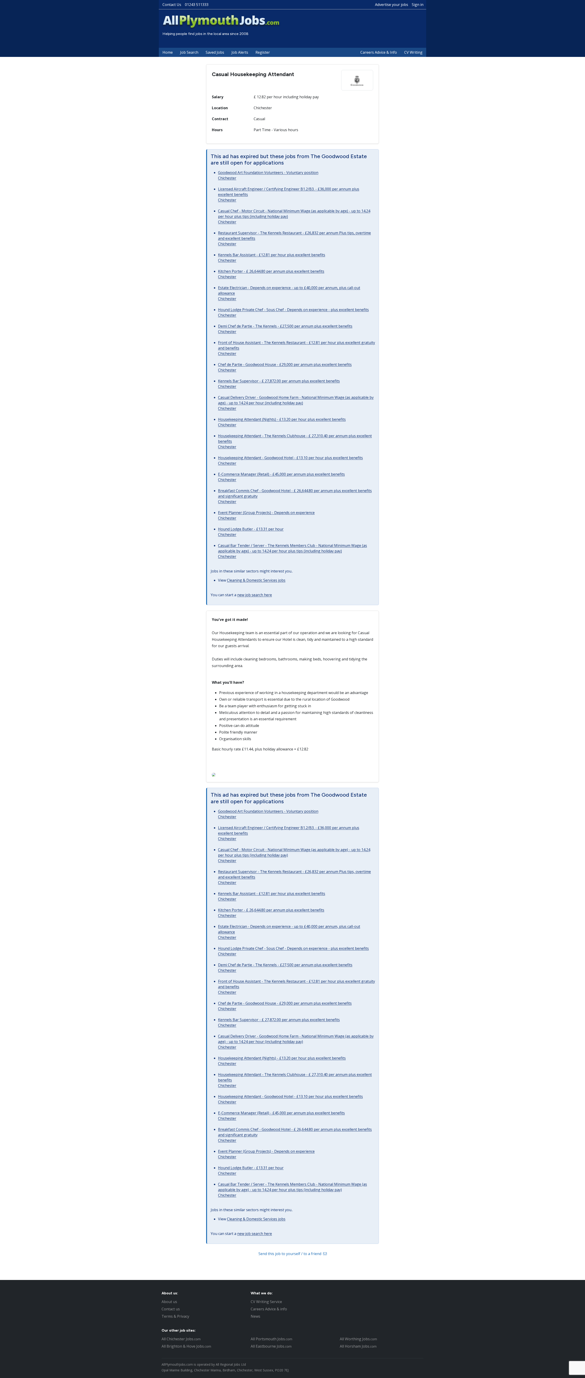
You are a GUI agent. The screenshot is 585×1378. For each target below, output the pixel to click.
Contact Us (171, 4)
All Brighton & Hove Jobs (186, 1346)
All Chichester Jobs (181, 1338)
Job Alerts (239, 52)
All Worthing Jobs (358, 1338)
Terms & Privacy (175, 1316)
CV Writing (413, 52)
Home (167, 52)
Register (262, 52)
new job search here (254, 594)
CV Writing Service (266, 1301)
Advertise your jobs (391, 4)
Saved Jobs (215, 52)
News (255, 1316)
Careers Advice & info (269, 1308)
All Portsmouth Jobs (271, 1338)
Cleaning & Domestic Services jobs (256, 580)
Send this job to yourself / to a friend (290, 1253)
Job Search (189, 52)
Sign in (417, 4)
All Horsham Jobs (358, 1346)
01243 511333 (196, 4)
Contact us (171, 1308)
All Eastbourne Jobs (271, 1346)
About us (169, 1301)
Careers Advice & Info (378, 52)
